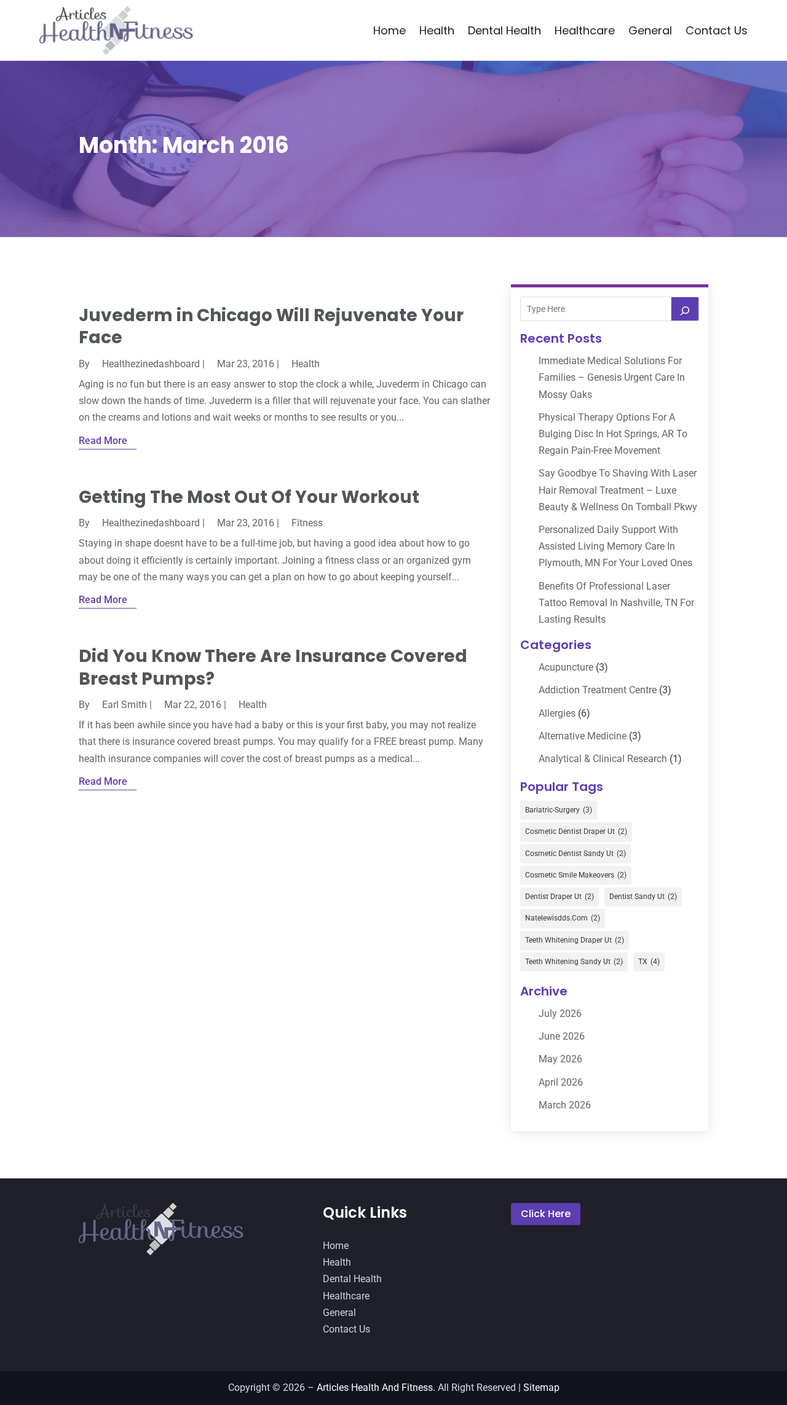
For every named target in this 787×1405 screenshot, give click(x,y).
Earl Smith (124, 704)
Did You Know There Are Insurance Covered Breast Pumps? (273, 667)
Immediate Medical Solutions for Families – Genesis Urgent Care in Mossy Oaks (612, 377)
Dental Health (504, 30)
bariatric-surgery (558, 810)
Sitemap (541, 1387)
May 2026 (560, 1059)
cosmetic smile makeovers (576, 875)
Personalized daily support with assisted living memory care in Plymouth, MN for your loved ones (615, 546)
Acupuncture (566, 667)
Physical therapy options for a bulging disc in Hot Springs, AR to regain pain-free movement (613, 433)
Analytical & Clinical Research (603, 759)
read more (103, 440)
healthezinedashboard (151, 364)
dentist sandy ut (643, 896)
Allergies (557, 713)
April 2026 (561, 1082)
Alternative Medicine (583, 736)
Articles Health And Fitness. (376, 1387)
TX (649, 961)
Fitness (307, 523)
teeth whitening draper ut (574, 940)
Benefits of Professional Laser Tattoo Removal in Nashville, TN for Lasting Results (616, 602)
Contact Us (717, 30)
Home (389, 30)
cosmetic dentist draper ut (576, 831)
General (650, 30)
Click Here (546, 1214)
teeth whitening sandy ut (574, 961)
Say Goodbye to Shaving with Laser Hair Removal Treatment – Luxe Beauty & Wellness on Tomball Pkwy (618, 489)
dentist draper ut (559, 896)
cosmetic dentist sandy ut (575, 853)
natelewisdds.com (562, 918)
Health (436, 30)
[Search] (685, 309)
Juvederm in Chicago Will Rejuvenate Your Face (271, 326)
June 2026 (562, 1036)
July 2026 (560, 1013)
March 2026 (565, 1105)
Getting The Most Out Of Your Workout (249, 497)
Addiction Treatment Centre (598, 690)
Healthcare (585, 30)
